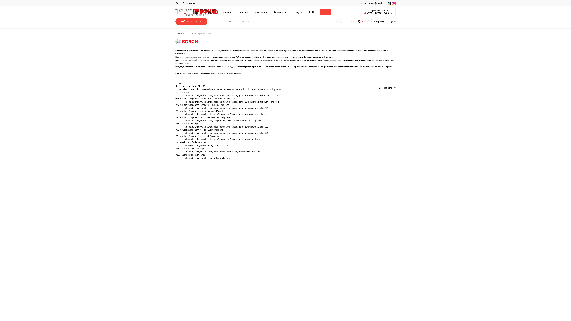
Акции (298, 12)
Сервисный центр (379, 12)
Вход (177, 3)
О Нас (313, 12)
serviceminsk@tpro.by (372, 3)
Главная (227, 12)
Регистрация (188, 3)
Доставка (261, 12)
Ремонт (243, 12)
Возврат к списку (387, 88)
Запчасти (192, 21)
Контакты (280, 12)
